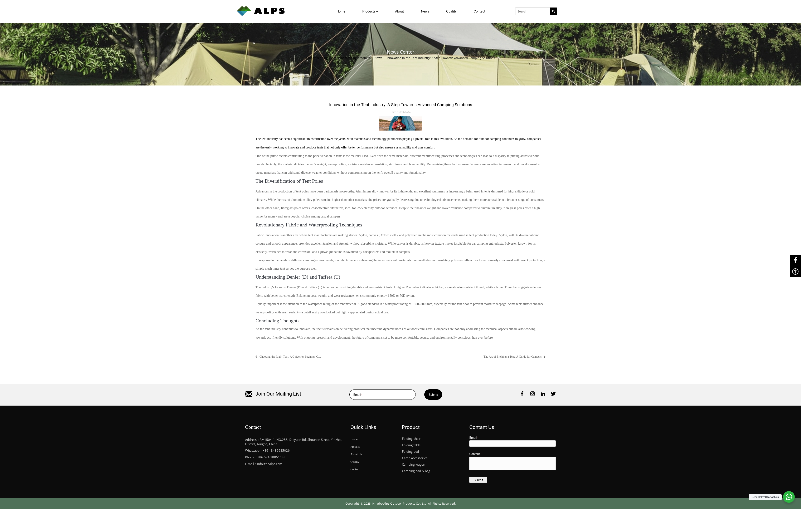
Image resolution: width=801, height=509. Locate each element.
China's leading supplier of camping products (338, 58)
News (378, 58)
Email (356, 394)
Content (475, 454)
